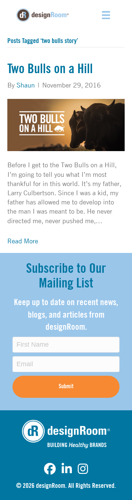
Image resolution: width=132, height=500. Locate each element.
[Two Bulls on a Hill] (66, 124)
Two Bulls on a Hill (50, 69)
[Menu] (106, 15)
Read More (22, 241)
